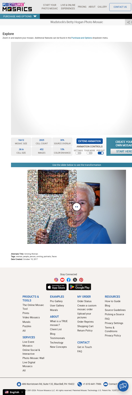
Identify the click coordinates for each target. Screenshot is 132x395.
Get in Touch (84, 347)
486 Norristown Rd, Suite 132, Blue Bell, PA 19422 (48, 384)
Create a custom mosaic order (86, 307)
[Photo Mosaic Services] (17, 7)
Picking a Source (114, 314)
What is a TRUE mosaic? (59, 322)
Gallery (102, 6)
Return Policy (84, 330)
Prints (26, 313)
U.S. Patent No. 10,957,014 (109, 390)
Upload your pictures (84, 315)
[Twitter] (75, 280)
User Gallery (57, 305)
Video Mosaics (31, 317)
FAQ (107, 318)
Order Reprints (85, 321)
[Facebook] (69, 280)
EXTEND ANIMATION (89, 141)
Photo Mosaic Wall (33, 358)
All (24, 330)
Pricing (82, 6)
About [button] (92, 6)
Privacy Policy (113, 335)
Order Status (84, 301)
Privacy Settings (114, 323)
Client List (56, 329)
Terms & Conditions (111, 329)
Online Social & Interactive (31, 351)
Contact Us (120, 7)
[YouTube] (62, 280)
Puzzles (27, 326)
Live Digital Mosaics (29, 364)
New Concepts (58, 346)
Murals (26, 321)
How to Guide (112, 301)
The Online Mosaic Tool (33, 306)
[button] (49, 7)
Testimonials (57, 338)
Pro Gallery (56, 301)
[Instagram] (56, 280)
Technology (56, 342)
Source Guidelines (115, 310)
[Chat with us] (123, 386)
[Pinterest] (81, 280)
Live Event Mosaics (28, 343)
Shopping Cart (85, 326)
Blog (52, 333)
